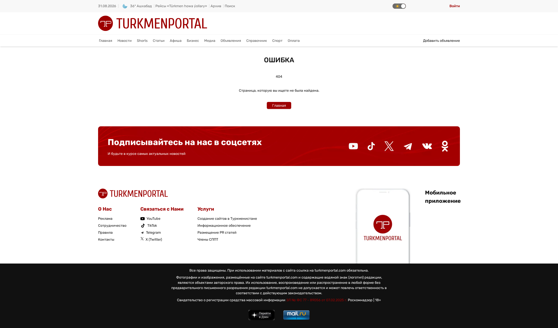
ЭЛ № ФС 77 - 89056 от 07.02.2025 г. (316, 300)
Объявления (231, 41)
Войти (454, 6)
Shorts (142, 41)
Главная (105, 41)
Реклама (105, 218)
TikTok (152, 225)
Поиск (230, 6)
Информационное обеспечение (224, 225)
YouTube (153, 218)
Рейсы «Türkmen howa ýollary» (181, 6)
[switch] (399, 6)
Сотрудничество (112, 225)
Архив (216, 6)
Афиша (176, 41)
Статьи (159, 41)
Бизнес (193, 41)
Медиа (209, 41)
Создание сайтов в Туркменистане (227, 218)
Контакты (106, 239)
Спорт (277, 41)
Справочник (256, 41)
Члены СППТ (207, 239)
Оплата (294, 41)
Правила (105, 232)
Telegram (153, 232)
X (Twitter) (154, 239)
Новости (124, 41)
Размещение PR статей (216, 232)
